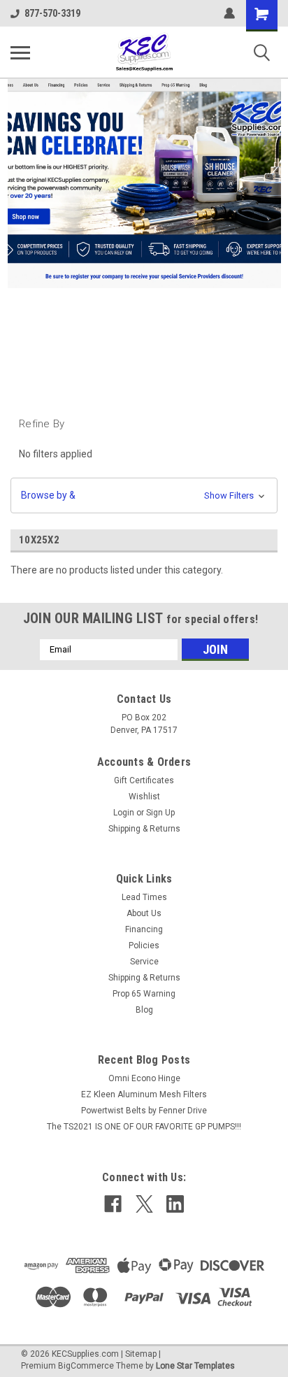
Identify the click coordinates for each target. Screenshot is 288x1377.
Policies (144, 945)
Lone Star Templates (195, 1366)
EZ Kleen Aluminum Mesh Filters (144, 1094)
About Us (144, 913)
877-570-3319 (52, 13)
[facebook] (113, 1204)
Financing (144, 929)
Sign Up (160, 813)
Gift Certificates (144, 780)
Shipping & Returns (144, 829)
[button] (144, 495)
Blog (144, 1010)
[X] (144, 1204)
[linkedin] (175, 1204)
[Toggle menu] (20, 52)
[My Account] (229, 13)
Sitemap (141, 1354)
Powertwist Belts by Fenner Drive (144, 1110)
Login (123, 813)
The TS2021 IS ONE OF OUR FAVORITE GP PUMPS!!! (144, 1127)
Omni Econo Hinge (144, 1078)
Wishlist (144, 796)
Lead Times (144, 897)
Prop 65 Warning (144, 994)
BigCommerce (86, 1366)
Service (144, 961)
